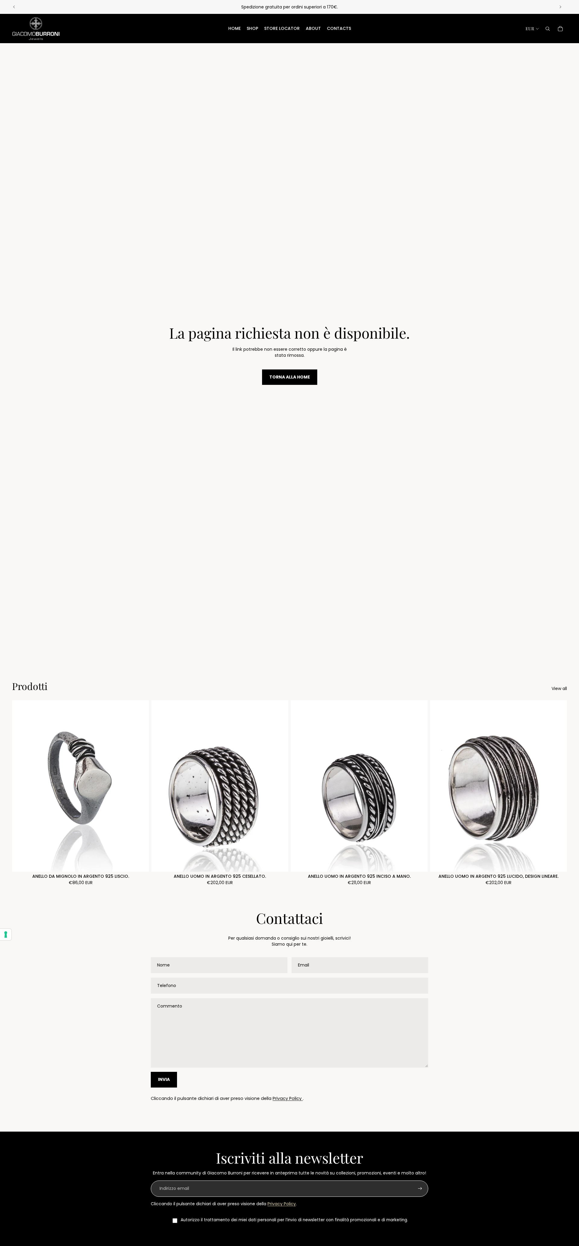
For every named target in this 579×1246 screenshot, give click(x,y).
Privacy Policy (288, 1098)
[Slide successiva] (560, 7)
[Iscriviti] (420, 1188)
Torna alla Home (289, 377)
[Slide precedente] (14, 7)
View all (559, 689)
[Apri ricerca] (547, 28)
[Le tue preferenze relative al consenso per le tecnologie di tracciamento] (5, 934)
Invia (164, 1079)
